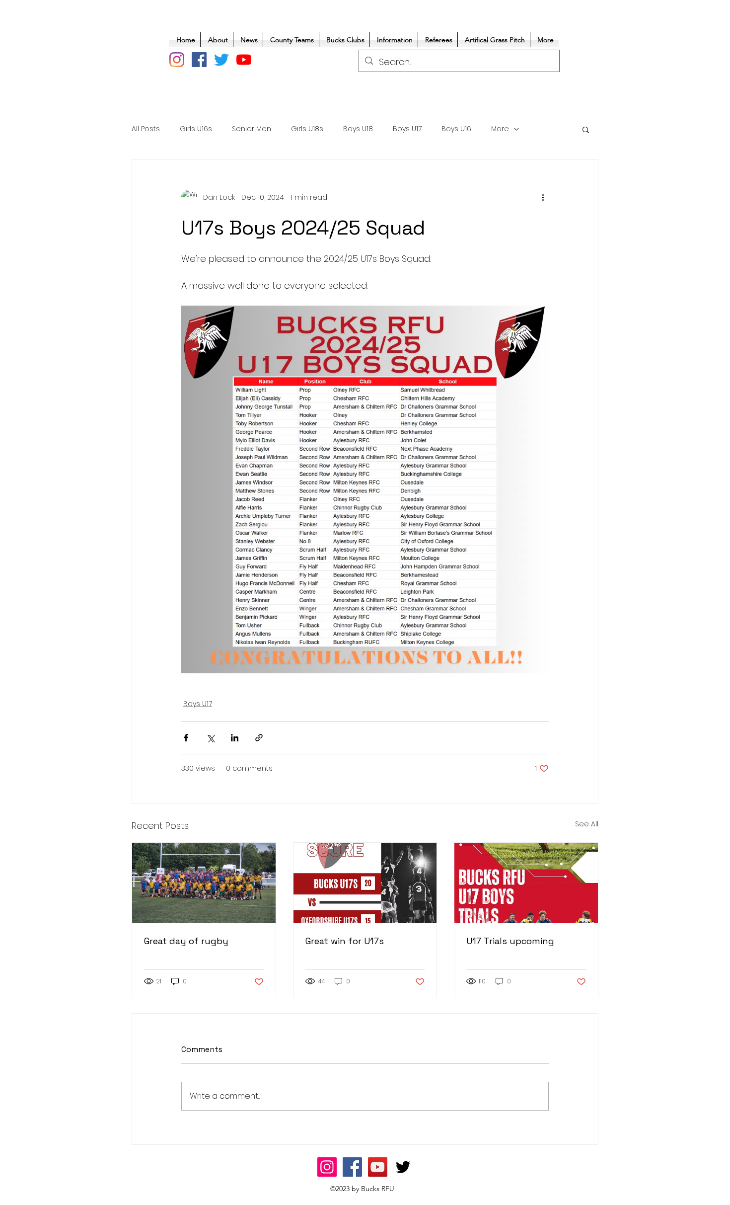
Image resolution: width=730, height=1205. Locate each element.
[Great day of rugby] (204, 883)
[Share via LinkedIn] (234, 737)
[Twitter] (221, 59)
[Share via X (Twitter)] (210, 737)
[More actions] (543, 197)
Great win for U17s (344, 941)
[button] (585, 129)
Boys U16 (456, 129)
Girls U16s (196, 129)
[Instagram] (176, 59)
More (500, 129)
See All (586, 824)
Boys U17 (407, 129)
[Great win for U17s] (365, 883)
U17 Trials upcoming (510, 941)
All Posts (146, 129)
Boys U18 (358, 129)
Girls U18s (307, 129)
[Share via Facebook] (186, 737)
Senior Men (251, 129)
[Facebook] (199, 59)
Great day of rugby (186, 941)
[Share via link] (259, 737)
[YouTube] (243, 59)
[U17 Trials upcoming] (526, 883)
